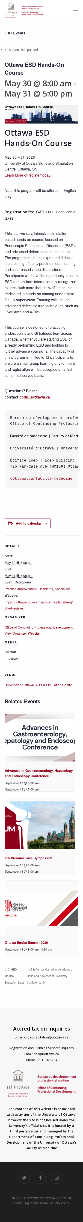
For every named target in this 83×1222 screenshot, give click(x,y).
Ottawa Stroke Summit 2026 (26, 942)
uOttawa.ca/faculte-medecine (41, 479)
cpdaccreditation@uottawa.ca (46, 1037)
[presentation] (40, 737)
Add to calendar (28, 523)
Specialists (62, 588)
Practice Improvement (21, 588)
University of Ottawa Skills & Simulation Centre (38, 685)
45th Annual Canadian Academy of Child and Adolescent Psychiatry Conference (50, 975)
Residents (46, 588)
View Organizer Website (22, 633)
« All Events (15, 33)
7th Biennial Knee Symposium (28, 858)
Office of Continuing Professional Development (39, 627)
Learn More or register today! (28, 175)
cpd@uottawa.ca (35, 397)
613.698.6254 (47, 1060)
